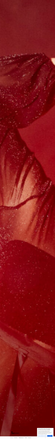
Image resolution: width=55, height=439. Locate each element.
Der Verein (15, 437)
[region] (45, 433)
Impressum (29, 437)
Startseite (12, 437)
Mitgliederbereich (21, 437)
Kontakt (26, 437)
